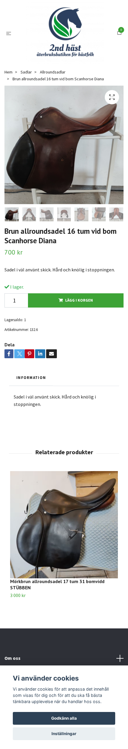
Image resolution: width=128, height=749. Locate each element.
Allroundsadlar (52, 81)
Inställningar (64, 733)
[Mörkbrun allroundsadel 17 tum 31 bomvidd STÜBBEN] (64, 534)
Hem (8, 81)
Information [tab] (31, 387)
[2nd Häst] (65, 37)
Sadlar (26, 81)
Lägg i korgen (79, 309)
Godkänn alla (64, 718)
